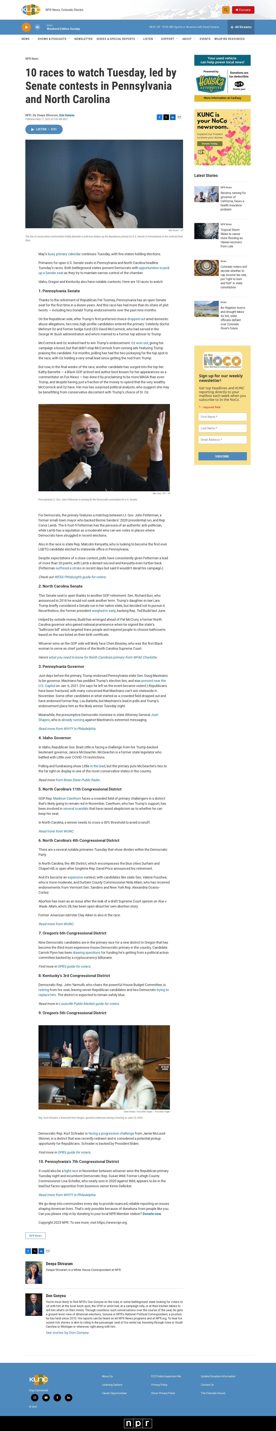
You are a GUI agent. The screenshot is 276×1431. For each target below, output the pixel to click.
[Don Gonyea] (33, 1304)
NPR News (31, 58)
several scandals (75, 809)
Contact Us (207, 1384)
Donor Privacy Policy (163, 1393)
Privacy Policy (159, 1384)
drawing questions (86, 952)
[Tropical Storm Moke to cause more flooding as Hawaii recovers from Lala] (206, 231)
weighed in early (104, 611)
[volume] (37, 27)
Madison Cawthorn (67, 798)
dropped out (136, 319)
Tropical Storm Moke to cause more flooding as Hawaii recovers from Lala (232, 238)
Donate (245, 10)
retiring (43, 990)
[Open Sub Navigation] (32, 38)
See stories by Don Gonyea (67, 1332)
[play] (26, 27)
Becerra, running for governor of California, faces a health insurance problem (233, 201)
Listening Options (112, 1384)
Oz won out (139, 343)
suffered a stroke (69, 568)
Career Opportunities (114, 1393)
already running (73, 720)
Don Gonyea (66, 115)
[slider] (43, 27)
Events (205, 38)
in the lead (97, 766)
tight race (71, 1171)
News (223, 261)
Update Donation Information (218, 1376)
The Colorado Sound (213, 1393)
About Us (107, 1376)
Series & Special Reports (116, 38)
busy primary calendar (64, 254)
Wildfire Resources (229, 38)
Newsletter (84, 38)
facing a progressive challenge (111, 1133)
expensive (75, 877)
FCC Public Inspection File (166, 1376)
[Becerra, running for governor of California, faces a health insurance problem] (206, 194)
